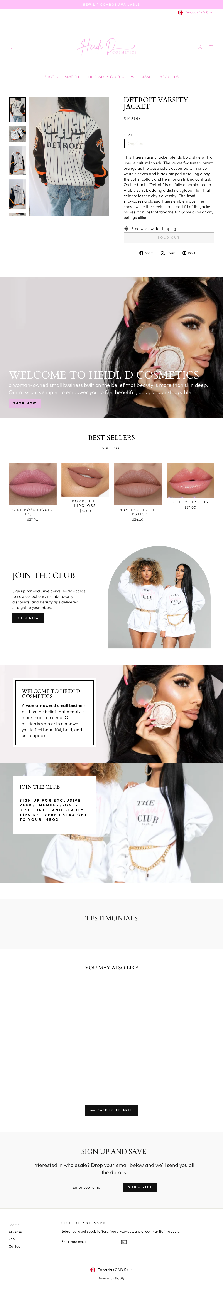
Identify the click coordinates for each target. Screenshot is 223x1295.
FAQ (12, 1239)
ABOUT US (169, 77)
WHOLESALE (142, 77)
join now (28, 618)
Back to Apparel (114, 1110)
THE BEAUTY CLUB (103, 77)
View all (111, 448)
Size (128, 135)
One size (136, 143)
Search (72, 77)
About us (15, 1232)
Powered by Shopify (111, 1278)
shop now (25, 403)
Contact (15, 1246)
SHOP (50, 77)
